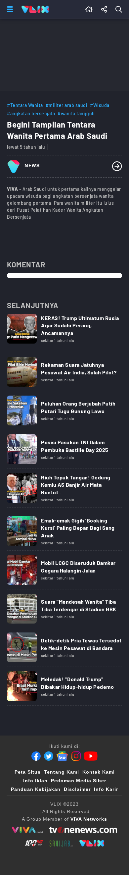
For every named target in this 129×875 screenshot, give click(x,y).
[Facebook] (36, 756)
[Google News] (62, 756)
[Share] (104, 9)
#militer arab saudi (67, 105)
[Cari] (120, 9)
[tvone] (83, 830)
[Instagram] (76, 756)
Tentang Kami (61, 772)
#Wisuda (99, 105)
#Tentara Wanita (25, 105)
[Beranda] (89, 9)
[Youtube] (91, 756)
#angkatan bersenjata (31, 113)
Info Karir (106, 789)
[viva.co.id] (27, 830)
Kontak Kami (98, 772)
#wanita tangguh (76, 113)
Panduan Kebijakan (36, 789)
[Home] (35, 9)
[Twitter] (48, 756)
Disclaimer (77, 789)
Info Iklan (35, 780)
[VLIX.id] (91, 843)
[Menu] (8, 9)
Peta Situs (28, 772)
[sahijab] (61, 843)
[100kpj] (34, 843)
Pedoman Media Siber (78, 780)
